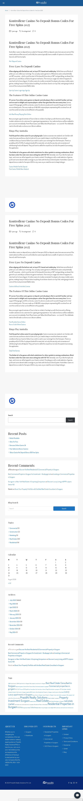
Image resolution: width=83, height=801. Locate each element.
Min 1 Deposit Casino (15, 61)
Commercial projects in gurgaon (42, 686)
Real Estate (13, 539)
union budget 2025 (52, 707)
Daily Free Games (14, 351)
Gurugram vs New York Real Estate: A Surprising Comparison (26, 482)
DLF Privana (20, 689)
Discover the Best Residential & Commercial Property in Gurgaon (39, 470)
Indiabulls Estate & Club (13, 692)
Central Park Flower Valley (29, 686)
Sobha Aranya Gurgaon (43, 707)
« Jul (9, 583)
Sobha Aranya (34, 707)
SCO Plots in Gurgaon (51, 746)
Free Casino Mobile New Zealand (19, 169)
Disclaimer (67, 745)
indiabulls (69, 689)
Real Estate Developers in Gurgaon (56, 701)
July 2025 (13, 600)
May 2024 (13, 632)
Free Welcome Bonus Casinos (19, 449)
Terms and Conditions (71, 741)
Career (66, 748)
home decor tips (33, 689)
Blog (65, 752)
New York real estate (15, 698)
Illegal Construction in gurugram (53, 689)
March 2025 (13, 611)
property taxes (33, 701)
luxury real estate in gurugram (60, 695)
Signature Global (26, 707)
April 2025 (13, 607)
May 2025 (13, 604)
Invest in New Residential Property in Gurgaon (42, 692)
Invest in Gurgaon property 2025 (25, 692)
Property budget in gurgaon (53, 698)
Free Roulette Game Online (17, 322)
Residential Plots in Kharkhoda (40, 704)
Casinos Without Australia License (19, 286)
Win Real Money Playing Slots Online (20, 114)
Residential (13, 542)
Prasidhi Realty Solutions (33, 697)
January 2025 (14, 618)
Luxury (66, 691)
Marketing (13, 535)
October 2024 (14, 629)
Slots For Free (14, 442)
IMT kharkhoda (63, 689)
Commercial (13, 528)
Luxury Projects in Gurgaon (48, 695)
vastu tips (58, 707)
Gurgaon (28, 732)
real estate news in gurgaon (28, 704)
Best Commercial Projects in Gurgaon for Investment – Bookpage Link (29, 474)
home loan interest (41, 689)
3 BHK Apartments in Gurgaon (22, 683)
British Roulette (14, 438)
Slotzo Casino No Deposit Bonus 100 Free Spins (24, 452)
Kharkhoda (29, 735)
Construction (14, 532)
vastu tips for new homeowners (66, 707)
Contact (66, 734)
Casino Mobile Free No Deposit (18, 167)
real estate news (18, 704)
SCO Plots (20, 707)
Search (10, 415)
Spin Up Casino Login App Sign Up (19, 90)
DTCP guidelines (26, 689)
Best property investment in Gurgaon (37, 683)
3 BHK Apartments (12, 683)
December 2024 (15, 622)
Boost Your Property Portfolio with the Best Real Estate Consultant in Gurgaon (39, 489)
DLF (16, 689)
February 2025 (14, 614)
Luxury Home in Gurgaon (37, 695)
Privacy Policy (68, 738)
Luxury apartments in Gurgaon (20, 694)
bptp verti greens (19, 686)
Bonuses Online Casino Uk (18, 445)
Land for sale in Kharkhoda (58, 692)
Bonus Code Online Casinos (17, 324)
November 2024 (15, 625)
